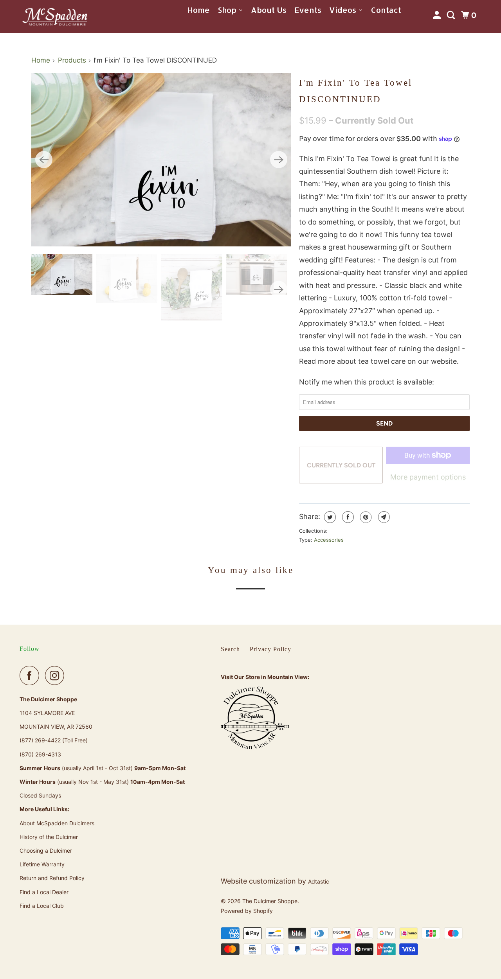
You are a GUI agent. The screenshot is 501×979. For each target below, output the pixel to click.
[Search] (451, 15)
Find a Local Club (42, 905)
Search (230, 649)
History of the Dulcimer (49, 836)
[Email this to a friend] (383, 517)
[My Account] (437, 15)
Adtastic (318, 881)
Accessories (329, 540)
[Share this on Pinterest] (365, 517)
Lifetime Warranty (42, 864)
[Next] (278, 159)
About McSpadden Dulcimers (57, 823)
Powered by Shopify (247, 910)
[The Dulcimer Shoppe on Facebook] (31, 675)
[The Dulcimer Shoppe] (55, 16)
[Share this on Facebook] (347, 517)
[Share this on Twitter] (329, 517)
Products (72, 60)
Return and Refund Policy (52, 878)
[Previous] (43, 159)
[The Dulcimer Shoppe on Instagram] (56, 675)
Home (40, 60)
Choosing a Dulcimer (46, 850)
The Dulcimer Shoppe (269, 901)
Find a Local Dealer (44, 892)
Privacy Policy (270, 649)
